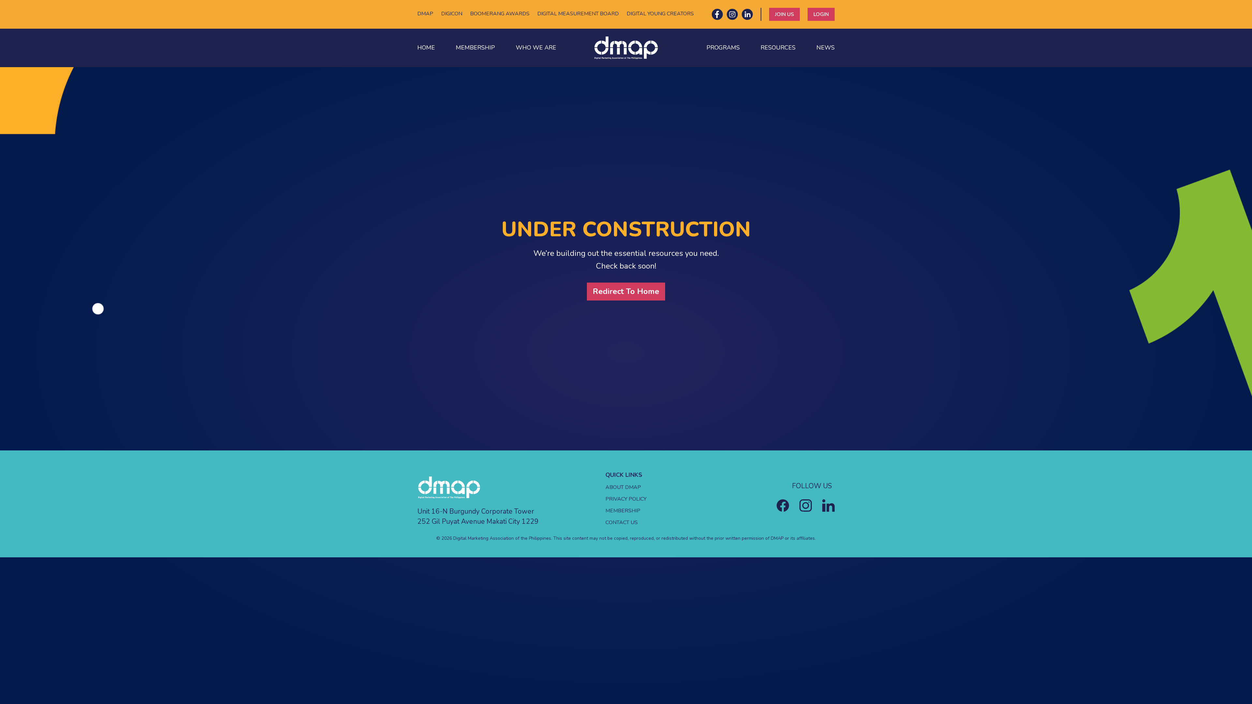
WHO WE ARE (536, 47)
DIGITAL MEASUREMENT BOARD (578, 13)
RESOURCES (778, 47)
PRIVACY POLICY (626, 499)
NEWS (825, 47)
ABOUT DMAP (623, 487)
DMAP (425, 13)
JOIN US (784, 14)
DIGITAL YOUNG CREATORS (660, 13)
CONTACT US (621, 522)
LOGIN (821, 14)
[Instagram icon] (732, 14)
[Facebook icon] (717, 14)
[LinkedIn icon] (747, 14)
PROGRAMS (723, 47)
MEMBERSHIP (475, 47)
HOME (426, 47)
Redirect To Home (626, 291)
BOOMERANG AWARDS (499, 13)
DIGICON (451, 13)
